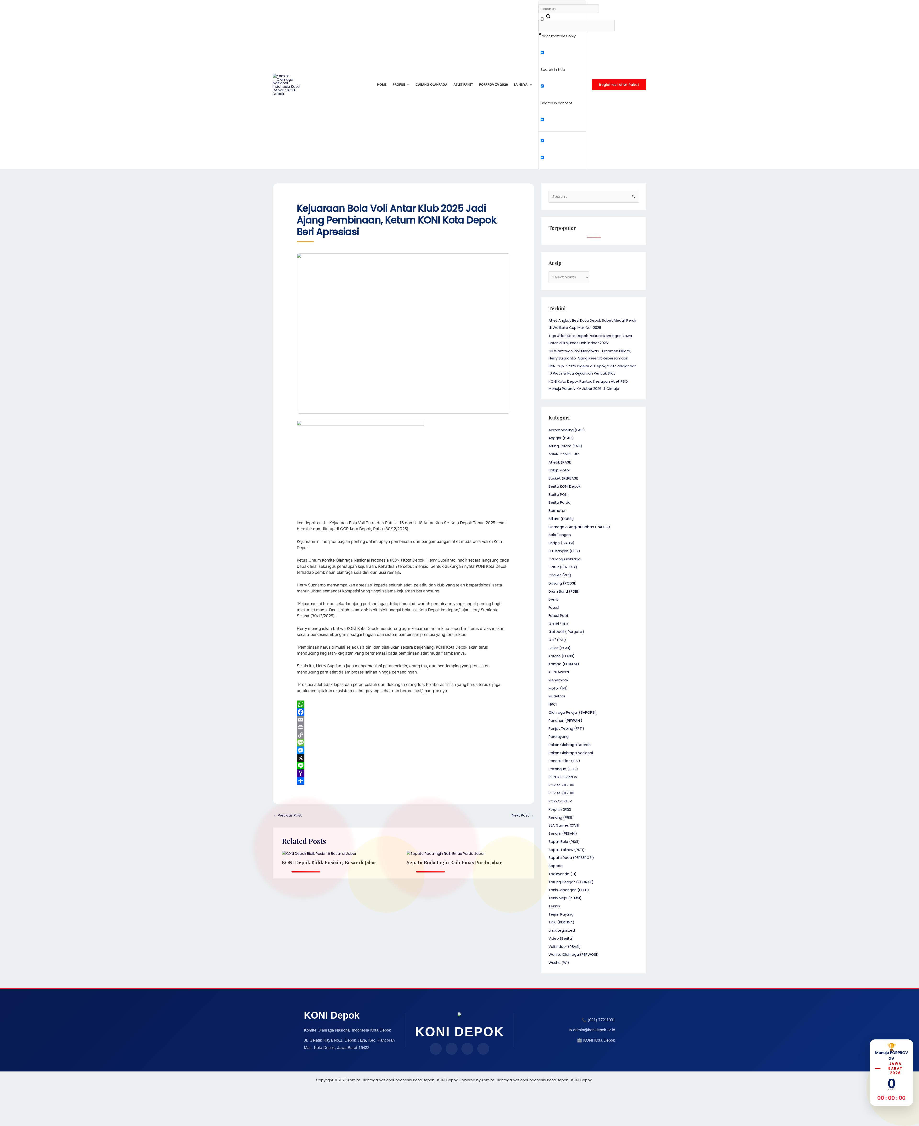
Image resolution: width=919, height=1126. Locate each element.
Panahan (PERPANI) (565, 720)
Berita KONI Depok (564, 486)
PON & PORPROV (563, 776)
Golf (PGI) (557, 639)
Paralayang (559, 736)
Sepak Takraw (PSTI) (567, 849)
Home (382, 84)
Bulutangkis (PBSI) (564, 550)
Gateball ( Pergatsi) (566, 631)
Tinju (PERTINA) (561, 922)
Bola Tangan (560, 534)
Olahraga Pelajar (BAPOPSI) (573, 712)
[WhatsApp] (403, 704)
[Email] (403, 719)
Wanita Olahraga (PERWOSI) (574, 954)
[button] (407, 84)
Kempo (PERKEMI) (564, 663)
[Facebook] (403, 712)
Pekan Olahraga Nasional (571, 752)
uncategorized (562, 930)
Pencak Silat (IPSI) (564, 760)
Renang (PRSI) (561, 817)
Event (553, 599)
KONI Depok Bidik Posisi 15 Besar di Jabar (329, 862)
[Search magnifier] (545, 14)
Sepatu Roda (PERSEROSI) (571, 857)
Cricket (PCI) (560, 575)
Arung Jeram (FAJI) (565, 445)
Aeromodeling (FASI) (567, 429)
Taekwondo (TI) (563, 873)
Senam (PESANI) (563, 833)
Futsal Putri (558, 615)
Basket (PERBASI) (563, 478)
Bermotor (557, 510)
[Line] (403, 765)
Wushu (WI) (559, 962)
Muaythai (557, 696)
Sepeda (556, 865)
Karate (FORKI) (562, 655)
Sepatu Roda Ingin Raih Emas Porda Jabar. (455, 862)
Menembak (558, 680)
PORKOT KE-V (560, 801)
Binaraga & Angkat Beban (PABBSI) (579, 526)
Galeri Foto (558, 623)
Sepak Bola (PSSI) (564, 841)
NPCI (553, 704)
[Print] (403, 727)
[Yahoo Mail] (403, 773)
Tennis (554, 906)
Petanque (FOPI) (563, 768)
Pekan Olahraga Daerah (570, 744)
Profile (399, 84)
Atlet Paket (463, 84)
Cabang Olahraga (431, 84)
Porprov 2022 (560, 809)
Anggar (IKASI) (561, 437)
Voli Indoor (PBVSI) (565, 946)
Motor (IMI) (558, 688)
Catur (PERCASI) (563, 566)
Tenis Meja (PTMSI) (565, 897)
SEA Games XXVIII (564, 825)
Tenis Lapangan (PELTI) (569, 889)
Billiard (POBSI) (561, 518)
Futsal (554, 607)
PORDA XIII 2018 (561, 785)
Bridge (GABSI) (561, 542)
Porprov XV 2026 (493, 84)
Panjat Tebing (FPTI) (566, 728)
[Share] (403, 781)
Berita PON (558, 494)
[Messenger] (403, 750)
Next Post (523, 815)
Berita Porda (560, 502)
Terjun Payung (561, 914)
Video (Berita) (561, 938)
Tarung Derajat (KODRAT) (571, 881)
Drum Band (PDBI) (564, 591)
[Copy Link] (403, 735)
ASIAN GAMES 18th (564, 454)
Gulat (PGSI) (560, 647)
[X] (403, 758)
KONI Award (559, 671)
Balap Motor (559, 470)
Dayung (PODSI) (563, 583)
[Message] (403, 742)
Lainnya (520, 84)
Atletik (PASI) (560, 462)
